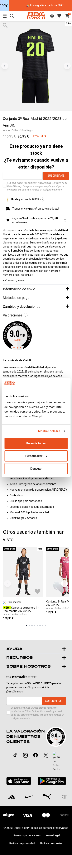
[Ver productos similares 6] (40, 625)
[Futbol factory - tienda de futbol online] (36, 15)
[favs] (59, 16)
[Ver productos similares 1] (26, 625)
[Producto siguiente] (64, 583)
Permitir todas (36, 443)
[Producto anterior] (7, 583)
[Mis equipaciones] (52, 16)
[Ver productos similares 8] (45, 625)
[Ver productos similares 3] (32, 625)
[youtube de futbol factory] (56, 761)
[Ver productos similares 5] (37, 625)
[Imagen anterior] (4, 66)
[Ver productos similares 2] (29, 625)
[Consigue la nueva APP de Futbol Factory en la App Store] (18, 781)
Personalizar (33, 455)
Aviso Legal (53, 835)
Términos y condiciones (26, 835)
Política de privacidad (22, 843)
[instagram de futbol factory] (25, 755)
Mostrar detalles (49, 431)
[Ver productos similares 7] (42, 625)
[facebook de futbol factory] (35, 755)
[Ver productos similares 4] (34, 625)
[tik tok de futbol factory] (15, 755)
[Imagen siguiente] (67, 66)
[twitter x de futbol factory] (46, 755)
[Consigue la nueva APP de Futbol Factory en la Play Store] (52, 781)
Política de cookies (51, 843)
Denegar (36, 468)
